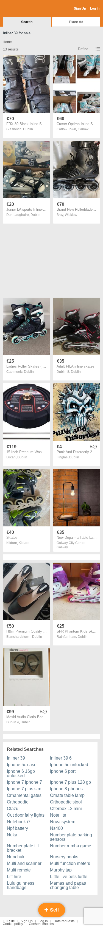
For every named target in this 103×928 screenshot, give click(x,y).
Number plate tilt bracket (23, 848)
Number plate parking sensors (71, 837)
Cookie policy (13, 924)
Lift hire (14, 876)
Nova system (62, 821)
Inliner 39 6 (61, 758)
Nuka (12, 835)
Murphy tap (61, 870)
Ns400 (56, 828)
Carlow (83, 129)
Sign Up (80, 8)
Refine (83, 49)
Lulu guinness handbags (20, 885)
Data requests (64, 921)
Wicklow (71, 215)
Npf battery (17, 828)
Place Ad (76, 22)
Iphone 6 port (63, 771)
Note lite (58, 815)
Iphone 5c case (22, 764)
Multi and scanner (24, 863)
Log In (94, 8)
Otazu (12, 808)
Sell (54, 910)
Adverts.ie (24, 9)
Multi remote (19, 870)
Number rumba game (70, 846)
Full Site (9, 921)
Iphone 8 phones (66, 788)
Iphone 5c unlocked (69, 764)
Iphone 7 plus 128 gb (70, 782)
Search (26, 22)
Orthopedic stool (66, 802)
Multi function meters (70, 863)
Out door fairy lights (25, 815)
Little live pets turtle (68, 876)
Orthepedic (17, 802)
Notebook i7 (18, 821)
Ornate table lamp (67, 795)
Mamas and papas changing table (68, 885)
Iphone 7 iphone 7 (24, 782)
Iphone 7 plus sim (24, 788)
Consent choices (41, 924)
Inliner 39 (16, 758)
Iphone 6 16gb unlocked (21, 773)
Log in (43, 921)
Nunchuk (15, 856)
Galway (62, 547)
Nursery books (64, 856)
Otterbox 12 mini (66, 808)
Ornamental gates (24, 795)
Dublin (28, 129)
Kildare (24, 543)
